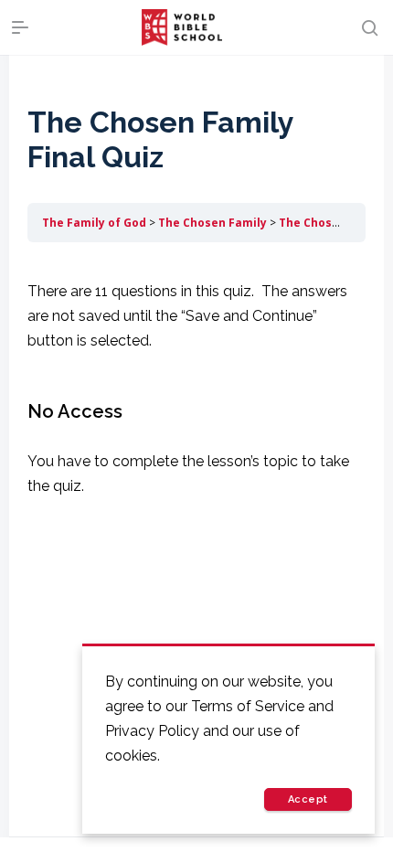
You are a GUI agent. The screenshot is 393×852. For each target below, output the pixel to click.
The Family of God (94, 222)
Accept (308, 799)
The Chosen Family (212, 222)
